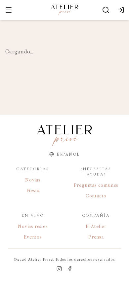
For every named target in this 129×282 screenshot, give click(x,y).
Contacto (96, 196)
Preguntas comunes (96, 185)
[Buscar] (106, 10)
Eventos (33, 237)
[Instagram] (59, 268)
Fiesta (33, 190)
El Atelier (96, 226)
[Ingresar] (121, 10)
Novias (33, 180)
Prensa (96, 237)
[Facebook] (69, 268)
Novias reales (33, 226)
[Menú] (9, 10)
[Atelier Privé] (64, 10)
